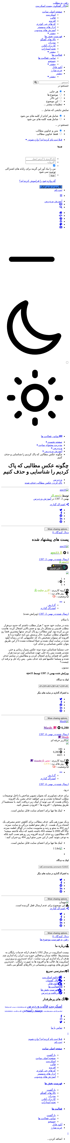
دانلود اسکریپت (50, 977)
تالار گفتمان (52, 980)
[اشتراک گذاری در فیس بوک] (61, 512)
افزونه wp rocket (21, 1007)
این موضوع (52, 101)
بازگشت (51, 1055)
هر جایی (53, 91)
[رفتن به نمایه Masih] (64, 721)
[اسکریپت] (31, 215)
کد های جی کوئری (46, 24)
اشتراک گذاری (58, 504)
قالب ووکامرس (17, 1011)
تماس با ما (56, 1027)
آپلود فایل (57, 67)
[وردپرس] (31, 221)
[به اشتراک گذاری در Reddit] (61, 515)
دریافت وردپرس (50, 992)
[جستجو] (35, 82)
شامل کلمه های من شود (42, 119)
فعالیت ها (57, 55)
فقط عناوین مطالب (47, 134)
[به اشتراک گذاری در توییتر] (61, 510)
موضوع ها (52, 94)
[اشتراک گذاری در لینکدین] (61, 518)
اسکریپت (51, 14)
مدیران (52, 42)
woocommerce (9, 1011)
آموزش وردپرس (42, 498)
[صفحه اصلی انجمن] (31, 212)
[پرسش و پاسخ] (31, 218)
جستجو (52, 61)
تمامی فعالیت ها (47, 58)
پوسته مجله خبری (48, 1011)
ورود (52, 175)
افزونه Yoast (8, 1007)
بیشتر (52, 33)
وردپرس (14, 1007)
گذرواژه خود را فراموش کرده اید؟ (37, 181)
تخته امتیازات (49, 48)
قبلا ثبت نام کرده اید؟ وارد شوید (44, 139)
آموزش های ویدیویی (45, 30)
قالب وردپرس (37, 1006)
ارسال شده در (54, 559)
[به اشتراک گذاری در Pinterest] (61, 521)
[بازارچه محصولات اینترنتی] (31, 227)
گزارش (52, 605)
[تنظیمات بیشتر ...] (61, 602)
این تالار (54, 98)
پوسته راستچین (32, 1010)
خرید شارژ (56, 70)
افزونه (52, 21)
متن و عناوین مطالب (47, 130)
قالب (53, 17)
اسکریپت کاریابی (57, 1011)
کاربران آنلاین (48, 45)
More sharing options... (56, 529)
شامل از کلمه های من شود (39, 115)
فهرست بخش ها (53, 36)
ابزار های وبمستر (46, 27)
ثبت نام (58, 190)
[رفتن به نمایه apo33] (64, 490)
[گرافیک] (31, 224)
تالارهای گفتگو (48, 39)
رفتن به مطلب (61, 2)
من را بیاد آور (49, 168)
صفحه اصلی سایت (52, 11)
